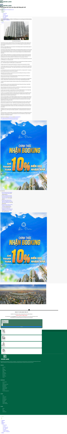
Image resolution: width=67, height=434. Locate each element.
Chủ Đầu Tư (3, 422)
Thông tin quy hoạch (5, 430)
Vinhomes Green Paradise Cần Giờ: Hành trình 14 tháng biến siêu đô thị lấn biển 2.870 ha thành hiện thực (7, 201)
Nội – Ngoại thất (5, 16)
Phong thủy (4, 17)
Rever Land (12, 9)
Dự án (2, 421)
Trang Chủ (3, 8)
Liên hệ (3, 432)
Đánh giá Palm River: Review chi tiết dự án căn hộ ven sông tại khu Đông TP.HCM (7, 205)
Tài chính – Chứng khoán (6, 431)
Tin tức (3, 12)
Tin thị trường (5, 13)
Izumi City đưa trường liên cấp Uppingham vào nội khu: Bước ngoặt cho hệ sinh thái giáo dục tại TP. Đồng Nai (7, 209)
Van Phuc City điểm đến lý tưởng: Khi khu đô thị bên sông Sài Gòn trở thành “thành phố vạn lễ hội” (7, 196)
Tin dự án (4, 14)
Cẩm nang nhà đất (5, 15)
